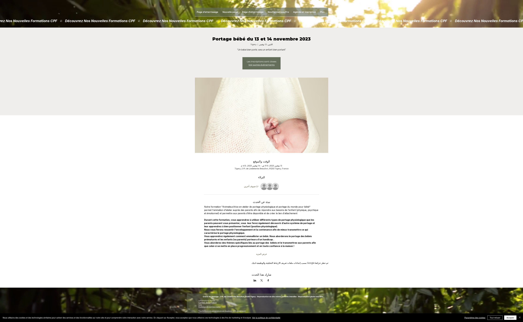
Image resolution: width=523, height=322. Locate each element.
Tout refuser (495, 317)
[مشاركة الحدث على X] (261, 280)
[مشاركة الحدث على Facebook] (268, 280)
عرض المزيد (261, 254)
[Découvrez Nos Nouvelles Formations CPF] (261, 21)
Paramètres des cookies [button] (474, 317)
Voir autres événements (261, 65)
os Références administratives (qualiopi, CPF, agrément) (223, 311)
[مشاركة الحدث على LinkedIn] (255, 280)
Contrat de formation (207, 303)
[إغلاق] (519, 317)
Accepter (510, 317)
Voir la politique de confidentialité (266, 317)
